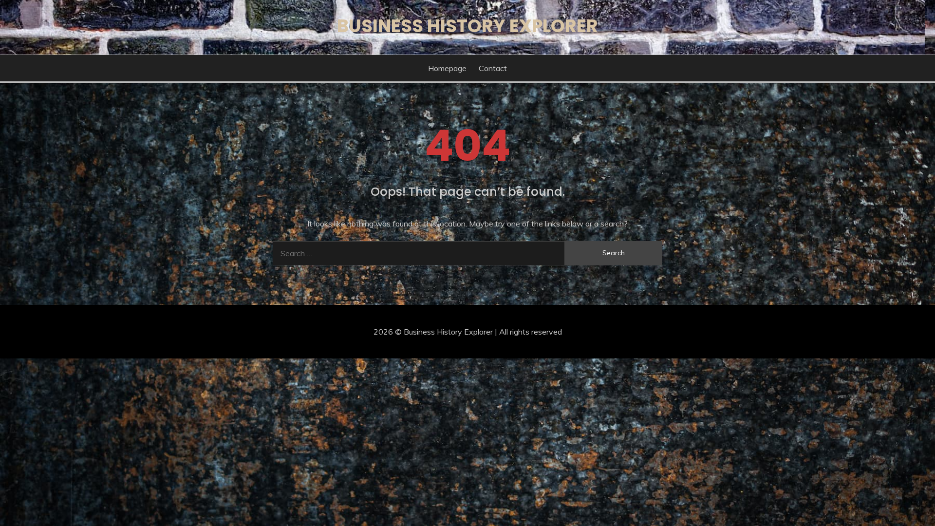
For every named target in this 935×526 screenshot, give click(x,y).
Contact (493, 68)
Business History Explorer (467, 25)
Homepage (447, 68)
